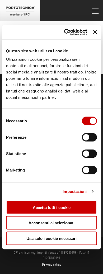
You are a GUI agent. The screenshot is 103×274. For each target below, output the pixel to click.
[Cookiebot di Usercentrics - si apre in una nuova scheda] (65, 32)
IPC (20, 10)
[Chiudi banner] (95, 32)
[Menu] (95, 10)
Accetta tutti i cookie (52, 207)
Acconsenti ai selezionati (51, 223)
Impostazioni (75, 191)
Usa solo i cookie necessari (51, 238)
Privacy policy (51, 265)
